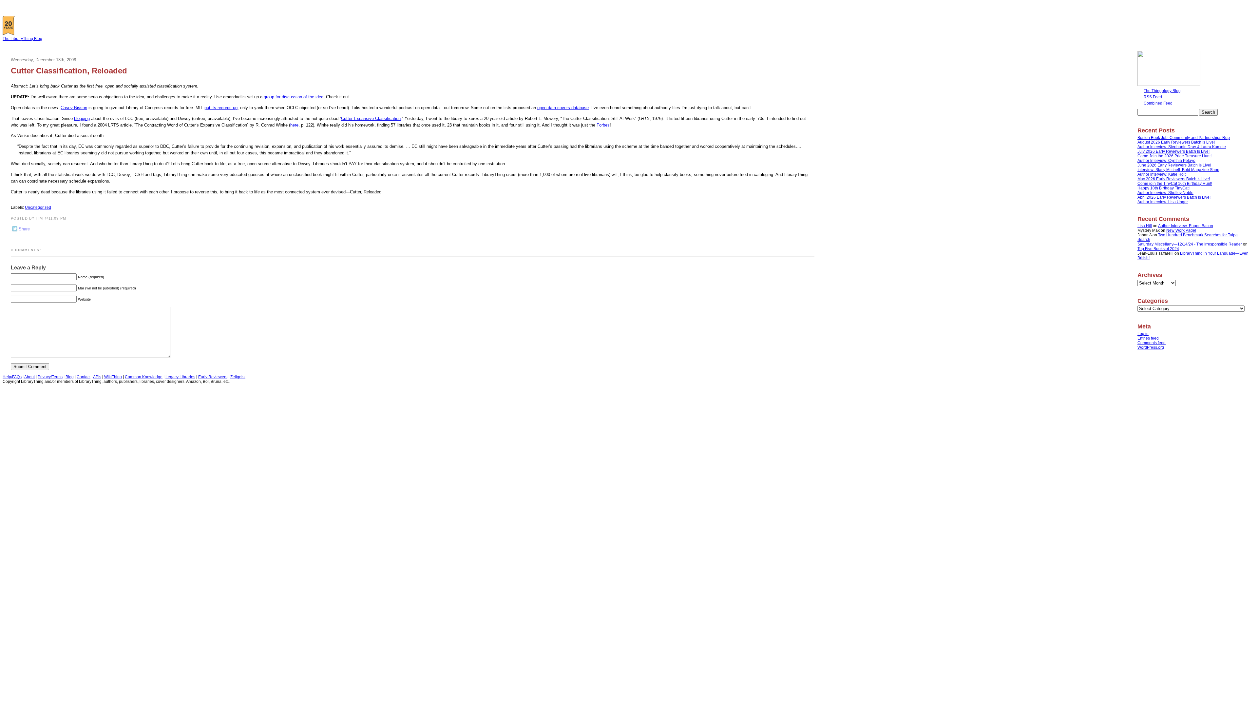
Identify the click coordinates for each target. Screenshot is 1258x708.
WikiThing (113, 377)
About (29, 377)
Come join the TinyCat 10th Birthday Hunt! (1174, 183)
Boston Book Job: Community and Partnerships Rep (1183, 137)
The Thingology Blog (1162, 90)
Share (24, 228)
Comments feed (1151, 343)
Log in (1143, 333)
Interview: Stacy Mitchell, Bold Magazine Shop (1178, 169)
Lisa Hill (1144, 226)
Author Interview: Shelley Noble (1165, 192)
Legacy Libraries (180, 377)
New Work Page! (1181, 230)
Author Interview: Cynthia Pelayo (1166, 160)
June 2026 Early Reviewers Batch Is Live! (1174, 165)
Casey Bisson (74, 107)
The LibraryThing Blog (22, 38)
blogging (82, 118)
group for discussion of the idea (293, 96)
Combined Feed (1158, 103)
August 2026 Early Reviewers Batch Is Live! (1176, 142)
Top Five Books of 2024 (1158, 248)
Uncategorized (38, 207)
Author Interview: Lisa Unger (1162, 202)
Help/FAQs (12, 377)
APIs (97, 377)
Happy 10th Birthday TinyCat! (1163, 188)
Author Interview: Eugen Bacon (1185, 226)
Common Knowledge (143, 377)
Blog (70, 377)
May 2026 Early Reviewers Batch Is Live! (1173, 179)
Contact (83, 377)
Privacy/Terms (50, 377)
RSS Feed (1153, 97)
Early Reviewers (212, 377)
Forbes (603, 125)
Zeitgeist (237, 377)
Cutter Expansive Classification (371, 118)
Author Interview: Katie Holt (1161, 174)
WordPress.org (1150, 347)
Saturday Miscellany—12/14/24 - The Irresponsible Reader (1189, 244)
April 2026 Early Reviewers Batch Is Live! (1173, 197)
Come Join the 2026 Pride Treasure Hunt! (1174, 156)
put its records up (221, 107)
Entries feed (1148, 338)
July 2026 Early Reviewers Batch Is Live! (1173, 151)
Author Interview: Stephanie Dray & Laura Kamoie (1181, 147)
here (294, 125)
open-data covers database (563, 107)
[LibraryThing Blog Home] (85, 34)
